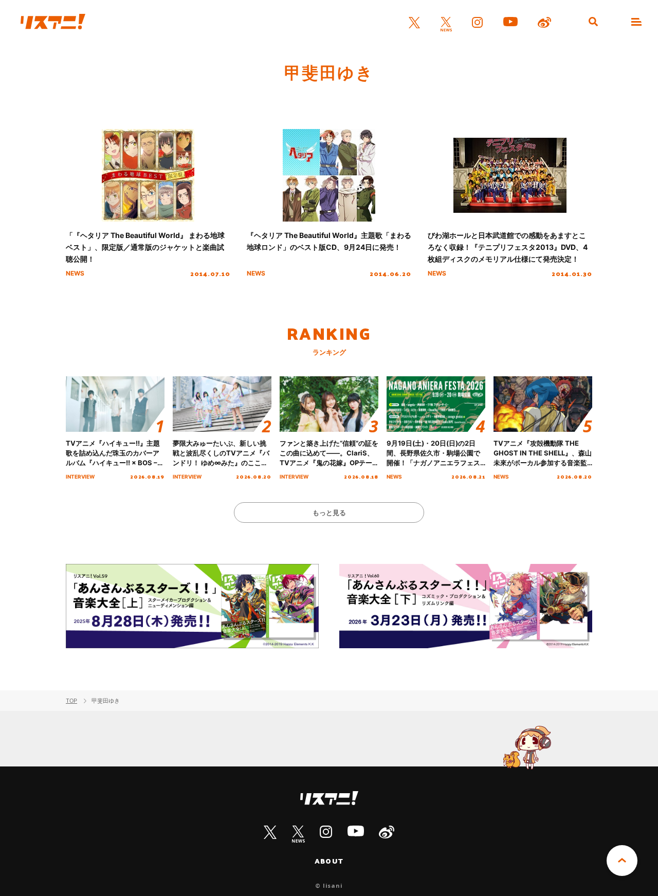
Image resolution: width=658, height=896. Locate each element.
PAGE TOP (622, 860)
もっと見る (329, 512)
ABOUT (329, 861)
